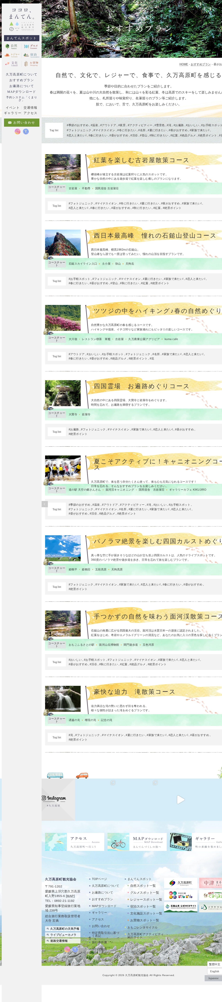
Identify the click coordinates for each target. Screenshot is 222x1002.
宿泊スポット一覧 (143, 906)
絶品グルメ (189, 135)
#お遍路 (74, 429)
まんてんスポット (21, 38)
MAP (70, 896)
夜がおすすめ (179, 130)
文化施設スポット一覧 (146, 913)
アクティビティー (140, 125)
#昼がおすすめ (120, 207)
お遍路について (21, 86)
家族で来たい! (200, 130)
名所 (143, 130)
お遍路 (179, 125)
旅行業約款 (99, 949)
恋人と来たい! (77, 135)
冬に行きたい (127, 130)
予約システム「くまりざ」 (21, 99)
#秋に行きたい (141, 207)
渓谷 (135, 135)
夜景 (123, 125)
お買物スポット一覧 (144, 920)
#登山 (114, 283)
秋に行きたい (159, 135)
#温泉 (96, 504)
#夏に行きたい (149, 203)
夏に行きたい (158, 130)
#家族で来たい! (192, 203)
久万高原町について (21, 74)
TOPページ (99, 879)
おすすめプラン (21, 80)
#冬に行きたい (128, 203)
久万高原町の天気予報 (64, 928)
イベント (13, 107)
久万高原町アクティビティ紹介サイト (145, 936)
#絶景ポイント (172, 207)
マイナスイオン (105, 130)
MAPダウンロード (21, 91)
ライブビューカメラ (63, 934)
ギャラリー (99, 912)
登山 (144, 135)
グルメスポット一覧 (144, 892)
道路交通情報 (59, 940)
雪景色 (160, 125)
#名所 (156, 354)
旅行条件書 (99, 942)
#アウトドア (77, 354)
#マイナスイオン (106, 203)
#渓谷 (93, 513)
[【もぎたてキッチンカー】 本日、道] (96, 800)
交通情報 (30, 107)
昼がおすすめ (119, 135)
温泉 (95, 125)
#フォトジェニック (81, 203)
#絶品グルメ (118, 358)
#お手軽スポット (79, 278)
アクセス (98, 919)
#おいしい (93, 354)
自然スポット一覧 (143, 885)
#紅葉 (157, 207)
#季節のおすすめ (79, 504)
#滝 (149, 504)
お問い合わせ (101, 926)
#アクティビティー (132, 504)
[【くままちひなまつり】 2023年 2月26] (180, 800)
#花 (152, 358)
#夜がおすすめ (170, 203)
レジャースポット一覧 (146, 899)
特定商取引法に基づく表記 (105, 934)
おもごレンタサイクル (142, 927)
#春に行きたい (99, 207)
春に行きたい (98, 135)
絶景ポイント (208, 135)
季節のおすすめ (78, 125)
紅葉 (175, 135)
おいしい (193, 125)
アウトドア (109, 125)
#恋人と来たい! (78, 207)
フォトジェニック (80, 130)
